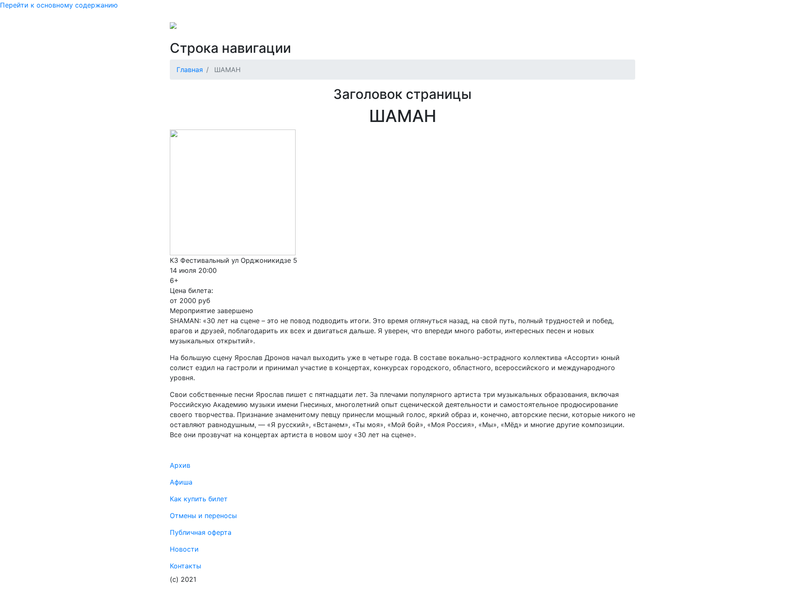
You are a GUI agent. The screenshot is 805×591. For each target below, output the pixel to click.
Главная (190, 69)
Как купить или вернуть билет (270, 28)
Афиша (508, 28)
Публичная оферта (432, 28)
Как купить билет (199, 499)
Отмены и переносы (361, 28)
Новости (579, 28)
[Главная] (190, 28)
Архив (480, 28)
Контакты (542, 28)
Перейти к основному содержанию (59, 5)
